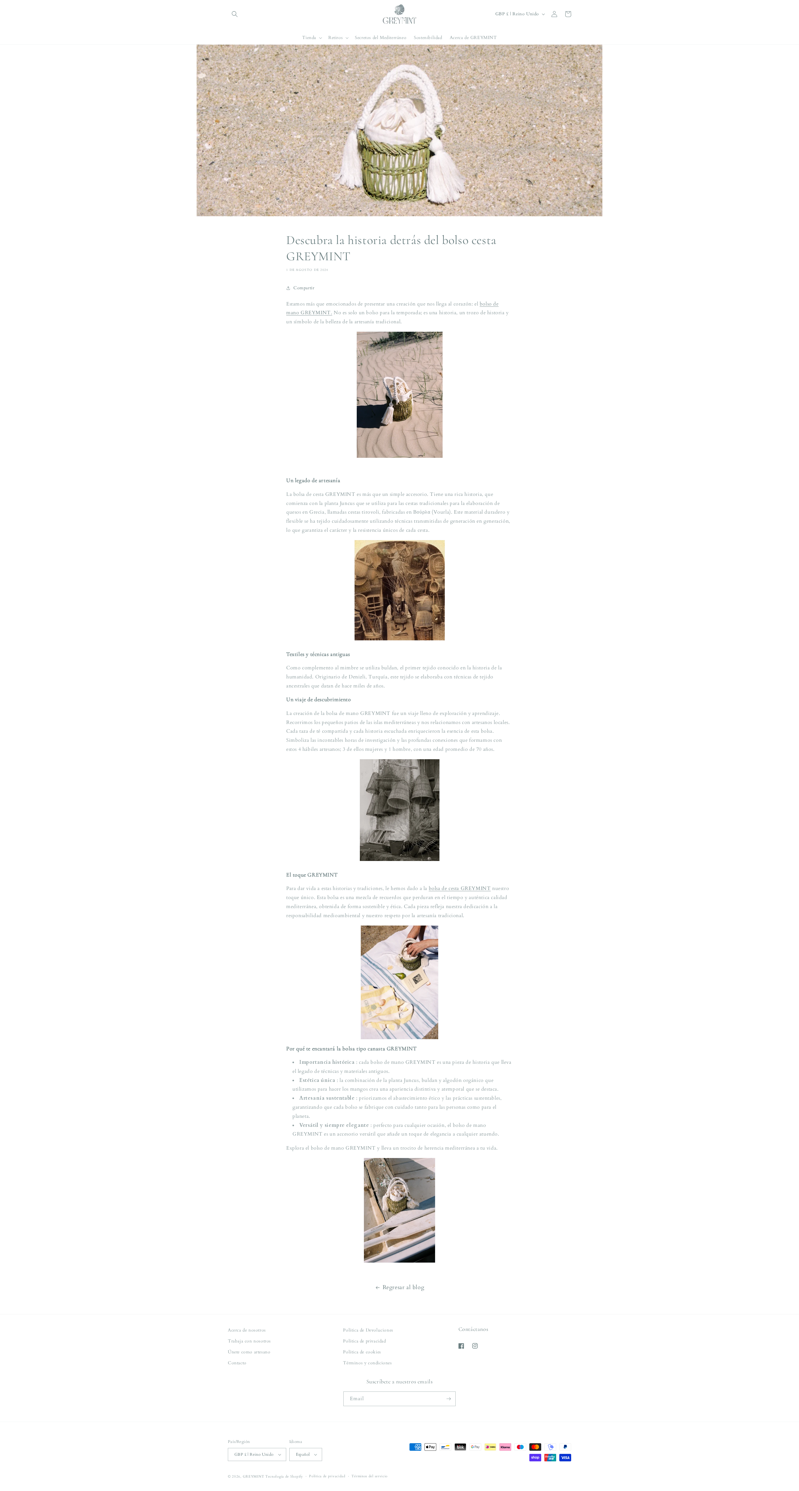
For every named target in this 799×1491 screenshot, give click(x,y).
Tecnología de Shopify (284, 1476)
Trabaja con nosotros (249, 1341)
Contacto (237, 1363)
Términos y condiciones (367, 1363)
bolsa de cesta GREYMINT (460, 888)
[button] (235, 14)
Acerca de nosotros (247, 1330)
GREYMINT (253, 1476)
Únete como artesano (249, 1352)
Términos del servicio (369, 1476)
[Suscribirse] (448, 1398)
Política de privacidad (364, 1341)
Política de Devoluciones (368, 1330)
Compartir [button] (303, 288)
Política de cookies (362, 1352)
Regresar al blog (403, 1287)
